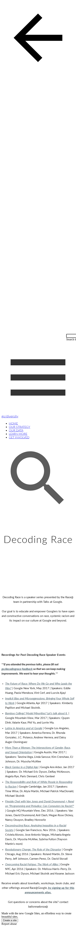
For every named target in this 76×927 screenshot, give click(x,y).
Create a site (10, 920)
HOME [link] (13, 423)
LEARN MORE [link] (18, 433)
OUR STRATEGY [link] (19, 427)
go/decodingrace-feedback (17, 669)
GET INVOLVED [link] (19, 437)
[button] (38, 38)
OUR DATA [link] (16, 430)
